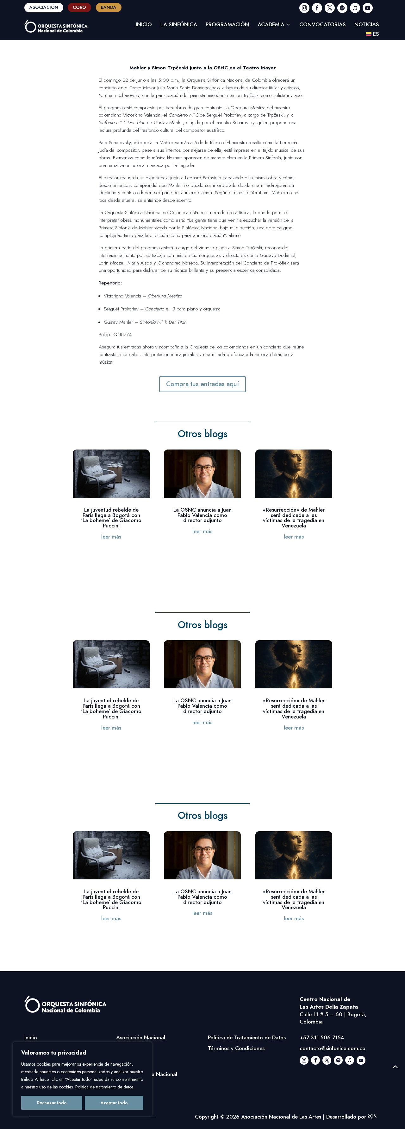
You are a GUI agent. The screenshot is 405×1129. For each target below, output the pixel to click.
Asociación (43, 7)
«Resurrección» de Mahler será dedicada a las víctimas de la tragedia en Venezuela (294, 517)
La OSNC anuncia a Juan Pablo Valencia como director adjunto (202, 515)
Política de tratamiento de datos (104, 1087)
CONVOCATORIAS (322, 25)
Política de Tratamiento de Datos (247, 1037)
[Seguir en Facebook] (317, 8)
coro (79, 7)
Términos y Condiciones (236, 1048)
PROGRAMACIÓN (227, 25)
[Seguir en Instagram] (304, 8)
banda (108, 7)
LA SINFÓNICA (178, 25)
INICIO (144, 25)
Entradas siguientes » (307, 561)
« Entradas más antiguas (101, 561)
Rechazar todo (52, 1103)
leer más (111, 536)
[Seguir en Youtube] (368, 8)
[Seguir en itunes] (355, 8)
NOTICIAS (366, 25)
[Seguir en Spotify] (342, 8)
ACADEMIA (271, 25)
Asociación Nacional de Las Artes (281, 1116)
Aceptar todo (114, 1103)
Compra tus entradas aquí (202, 384)
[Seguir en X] (330, 8)
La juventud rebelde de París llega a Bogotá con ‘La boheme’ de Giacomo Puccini (111, 517)
